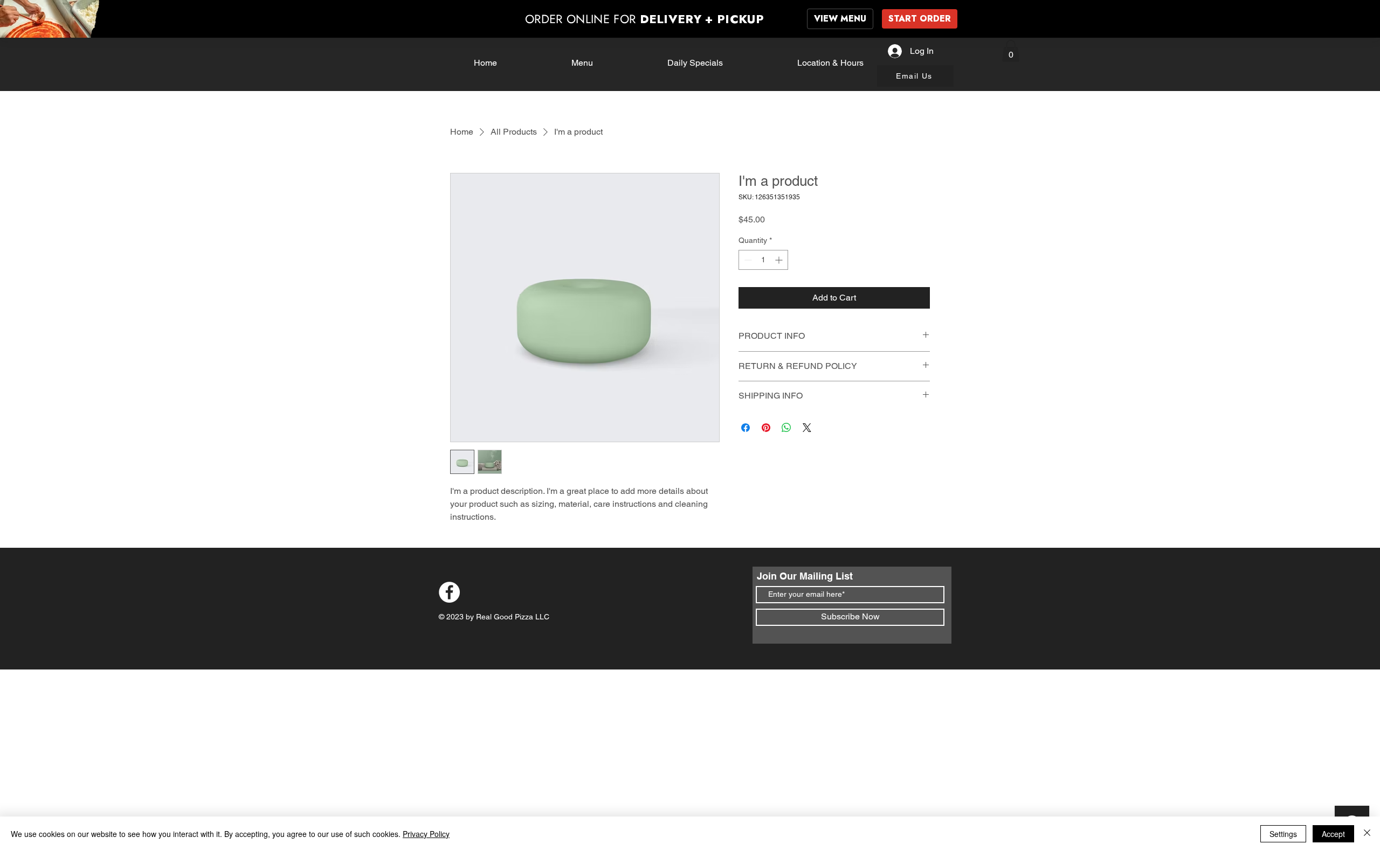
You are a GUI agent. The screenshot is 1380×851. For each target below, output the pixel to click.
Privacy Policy (426, 833)
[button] (1011, 51)
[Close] (1367, 833)
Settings (1283, 833)
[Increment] (779, 259)
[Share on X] (807, 427)
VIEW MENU (840, 18)
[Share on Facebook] (745, 427)
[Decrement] (747, 259)
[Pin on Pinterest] (766, 427)
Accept (1333, 833)
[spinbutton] (763, 259)
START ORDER (919, 18)
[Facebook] (449, 592)
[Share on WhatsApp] (786, 427)
